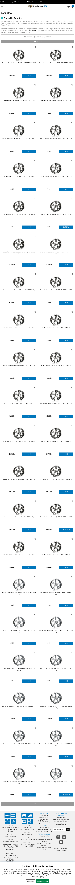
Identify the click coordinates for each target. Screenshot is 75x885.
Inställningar (30, 881)
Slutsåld (66, 227)
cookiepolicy (40, 877)
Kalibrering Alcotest (44, 830)
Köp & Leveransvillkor (44, 823)
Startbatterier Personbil (44, 840)
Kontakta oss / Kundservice (44, 818)
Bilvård (44, 842)
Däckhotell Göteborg (44, 847)
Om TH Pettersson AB (44, 821)
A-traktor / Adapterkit (44, 844)
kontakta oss (32, 31)
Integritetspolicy (67, 875)
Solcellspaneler (44, 845)
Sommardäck (45, 838)
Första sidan (44, 815)
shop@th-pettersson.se (10, 841)
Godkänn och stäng (42, 881)
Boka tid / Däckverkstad (44, 831)
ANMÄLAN (68, 829)
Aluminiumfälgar (44, 836)
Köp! (29, 76)
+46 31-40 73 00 (10, 837)
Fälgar (45, 849)
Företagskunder (45, 828)
